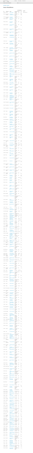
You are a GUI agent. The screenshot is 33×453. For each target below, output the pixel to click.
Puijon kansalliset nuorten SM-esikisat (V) (12, 303)
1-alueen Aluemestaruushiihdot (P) (12, 189)
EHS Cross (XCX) (11, 265)
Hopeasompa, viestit (12, 228)
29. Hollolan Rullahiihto (12, 254)
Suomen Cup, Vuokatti (12, 131)
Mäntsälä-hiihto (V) (12, 423)
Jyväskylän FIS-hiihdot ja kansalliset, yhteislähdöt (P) (12, 234)
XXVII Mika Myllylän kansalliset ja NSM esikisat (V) (12, 97)
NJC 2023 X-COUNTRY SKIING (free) (12, 236)
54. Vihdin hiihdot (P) (12, 418)
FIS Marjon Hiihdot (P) (12, 341)
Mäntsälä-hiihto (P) (12, 398)
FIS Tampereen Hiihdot (12, 408)
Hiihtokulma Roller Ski (12, 140)
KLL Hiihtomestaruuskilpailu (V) (12, 275)
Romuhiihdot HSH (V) (12, 445)
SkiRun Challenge (11, 12)
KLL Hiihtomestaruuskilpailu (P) (12, 278)
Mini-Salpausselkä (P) (12, 37)
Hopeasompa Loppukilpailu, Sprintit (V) (12, 329)
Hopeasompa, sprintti (12, 231)
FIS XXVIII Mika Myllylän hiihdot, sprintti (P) (12, 48)
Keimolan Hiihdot (11, 395)
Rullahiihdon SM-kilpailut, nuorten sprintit (11, 80)
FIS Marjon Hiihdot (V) (12, 338)
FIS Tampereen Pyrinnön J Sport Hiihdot (11, 112)
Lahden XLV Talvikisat (12, 263)
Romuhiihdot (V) (11, 145)
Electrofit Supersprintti (12, 144)
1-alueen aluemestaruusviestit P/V (12, 186)
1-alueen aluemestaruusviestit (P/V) (12, 272)
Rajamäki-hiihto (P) (12, 419)
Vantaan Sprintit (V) (12, 283)
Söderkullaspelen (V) (12, 290)
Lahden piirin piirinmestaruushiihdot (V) (12, 348)
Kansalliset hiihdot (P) (12, 349)
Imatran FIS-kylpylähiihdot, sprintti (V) (12, 69)
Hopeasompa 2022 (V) (12, 259)
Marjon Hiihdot (11, 366)
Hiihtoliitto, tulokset (6, 5)
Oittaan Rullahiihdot (12, 253)
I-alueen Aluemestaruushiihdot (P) (12, 374)
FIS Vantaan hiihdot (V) (12, 446)
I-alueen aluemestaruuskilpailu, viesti (12, 372)
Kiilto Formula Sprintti (12, 311)
